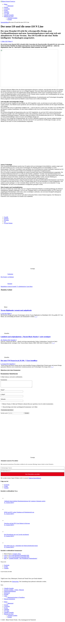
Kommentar (4, 380)
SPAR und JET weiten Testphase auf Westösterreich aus (19, 512)
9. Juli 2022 (4, 313)
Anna (5, 557)
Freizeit (6, 7)
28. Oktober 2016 (5, 340)
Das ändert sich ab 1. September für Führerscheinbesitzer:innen (21, 545)
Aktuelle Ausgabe (9, 15)
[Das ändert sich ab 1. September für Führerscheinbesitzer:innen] (10, 543)
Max (5, 558)
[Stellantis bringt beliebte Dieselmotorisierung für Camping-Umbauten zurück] (10, 498)
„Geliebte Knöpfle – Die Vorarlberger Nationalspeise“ (22, 558)
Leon (5, 555)
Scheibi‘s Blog (17, 554)
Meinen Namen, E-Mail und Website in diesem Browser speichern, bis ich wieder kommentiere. (27, 404)
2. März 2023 (4, 41)
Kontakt (9, 19)
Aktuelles (6, 12)
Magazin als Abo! (9, 16)
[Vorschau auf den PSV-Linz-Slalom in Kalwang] (10, 520)
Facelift (6, 217)
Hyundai (6, 220)
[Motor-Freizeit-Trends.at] (8, 1)
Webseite (3, 399)
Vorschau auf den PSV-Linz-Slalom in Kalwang (17, 523)
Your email (4, 212)
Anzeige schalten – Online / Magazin (14, 590)
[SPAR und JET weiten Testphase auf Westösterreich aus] (10, 509)
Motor (5, 4)
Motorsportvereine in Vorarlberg (16, 597)
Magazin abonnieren (9, 599)
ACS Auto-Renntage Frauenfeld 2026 (19, 555)
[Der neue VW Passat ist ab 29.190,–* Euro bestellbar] (13, 356)
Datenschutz (15, 206)
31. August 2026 (8, 502)
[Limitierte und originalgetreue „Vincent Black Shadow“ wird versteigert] (13, 332)
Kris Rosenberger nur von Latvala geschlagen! (16, 534)
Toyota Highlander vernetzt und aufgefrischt (16, 310)
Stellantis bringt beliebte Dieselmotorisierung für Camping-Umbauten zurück (24, 501)
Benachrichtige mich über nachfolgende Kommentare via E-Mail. (20, 407)
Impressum (7, 593)
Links (5, 596)
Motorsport (10, 5)
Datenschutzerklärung (35, 478)
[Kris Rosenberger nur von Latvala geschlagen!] (10, 531)
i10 (5, 221)
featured (6, 218)
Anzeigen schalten (12, 18)
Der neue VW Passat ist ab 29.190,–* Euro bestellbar (19, 360)
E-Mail (2, 394)
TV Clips (6, 13)
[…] (36, 316)
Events (6, 10)
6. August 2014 (5, 364)
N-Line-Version (8, 223)
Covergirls (7, 9)
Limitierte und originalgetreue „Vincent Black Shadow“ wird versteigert (26, 337)
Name (2, 390)
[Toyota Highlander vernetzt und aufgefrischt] (13, 305)
